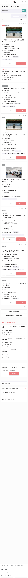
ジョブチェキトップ (7, 565)
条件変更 (24, 10)
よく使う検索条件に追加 (14, 311)
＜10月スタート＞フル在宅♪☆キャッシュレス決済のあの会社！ (13, 330)
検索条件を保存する (16, 15)
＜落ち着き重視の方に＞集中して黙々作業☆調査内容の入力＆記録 (13, 75)
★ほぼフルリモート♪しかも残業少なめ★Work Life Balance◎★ (13, 354)
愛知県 (12, 565)
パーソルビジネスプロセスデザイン (7, 576)
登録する (14, 373)
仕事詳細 (10, 63)
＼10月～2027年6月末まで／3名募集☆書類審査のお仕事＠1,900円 (13, 342)
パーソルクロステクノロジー (20, 575)
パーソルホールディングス (6, 572)
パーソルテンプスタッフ (19, 572)
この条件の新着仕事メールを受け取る (14, 315)
